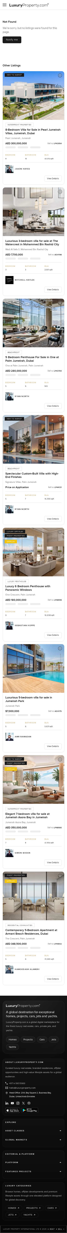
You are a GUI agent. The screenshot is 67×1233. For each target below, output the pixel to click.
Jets (53, 1039)
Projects (28, 1039)
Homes (13, 1039)
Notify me (12, 39)
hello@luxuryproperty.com (22, 1087)
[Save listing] (60, 75)
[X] (23, 1103)
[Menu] (4, 5)
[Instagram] (17, 1103)
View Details (53, 178)
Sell (60, 1229)
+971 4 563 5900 (17, 1083)
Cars (42, 1039)
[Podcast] (28, 1103)
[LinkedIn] (6, 1103)
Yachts (12, 1046)
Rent (52, 1229)
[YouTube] (12, 1103)
